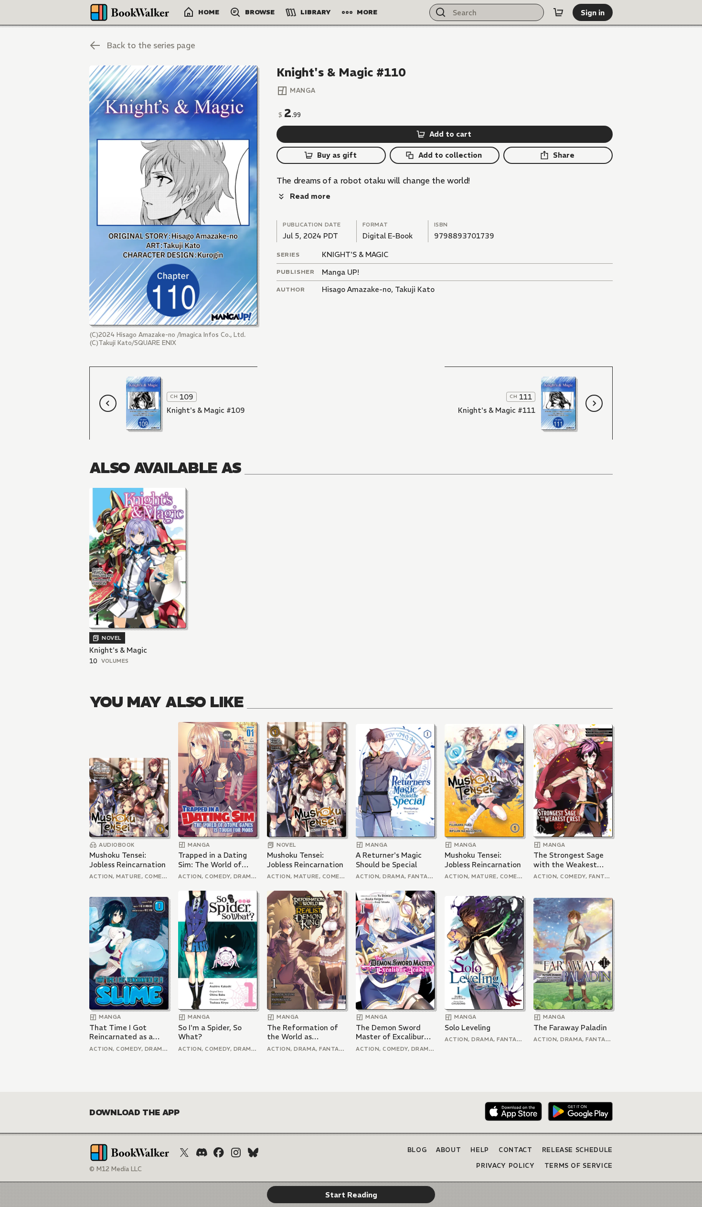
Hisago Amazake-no (356, 289)
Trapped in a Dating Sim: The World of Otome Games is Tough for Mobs (212, 860)
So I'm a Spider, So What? (210, 1032)
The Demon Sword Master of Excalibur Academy (390, 1032)
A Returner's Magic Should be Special (389, 860)
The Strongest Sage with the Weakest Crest (568, 860)
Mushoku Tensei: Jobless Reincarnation (127, 860)
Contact (515, 1150)
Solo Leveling (467, 1027)
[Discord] (201, 1152)
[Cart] (558, 12)
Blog (417, 1150)
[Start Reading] (173, 195)
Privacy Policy (505, 1166)
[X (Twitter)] (184, 1152)
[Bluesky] (253, 1152)
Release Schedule (577, 1150)
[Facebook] (218, 1152)
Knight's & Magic (118, 650)
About (448, 1150)
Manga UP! (340, 272)
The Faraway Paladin (570, 1027)
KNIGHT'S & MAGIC (355, 254)
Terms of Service (578, 1166)
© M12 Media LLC (115, 1169)
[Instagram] (236, 1152)
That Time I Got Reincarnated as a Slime (121, 1032)
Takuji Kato (415, 289)
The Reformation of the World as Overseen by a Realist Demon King (304, 1032)
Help (479, 1150)
